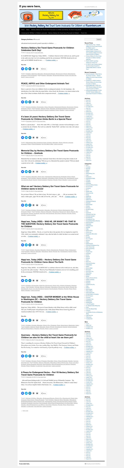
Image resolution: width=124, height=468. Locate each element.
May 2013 (88, 124)
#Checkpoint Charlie (41, 142)
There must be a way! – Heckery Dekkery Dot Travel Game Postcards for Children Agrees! (94, 46)
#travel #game (64, 325)
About (27, 29)
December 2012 (89, 131)
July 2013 (88, 121)
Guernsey (75, 361)
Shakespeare (72, 250)
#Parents (62, 285)
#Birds (87, 172)
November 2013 (89, 114)
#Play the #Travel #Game (27, 328)
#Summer (88, 281)
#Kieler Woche (89, 230)
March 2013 (88, 126)
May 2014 (88, 108)
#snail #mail (58, 213)
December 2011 (89, 145)
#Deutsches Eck (89, 193)
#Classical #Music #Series (91, 185)
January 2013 (89, 129)
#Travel (29, 108)
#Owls (72, 210)
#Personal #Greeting (90, 263)
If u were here (39, 366)
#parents (46, 110)
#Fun (43, 176)
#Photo (87, 266)
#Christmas (88, 183)
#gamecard (88, 212)
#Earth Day (34, 73)
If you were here (47, 366)
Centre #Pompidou (90, 304)
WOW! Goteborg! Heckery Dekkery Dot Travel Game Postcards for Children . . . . (93, 82)
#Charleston (88, 176)
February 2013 (89, 127)
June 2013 (88, 123)
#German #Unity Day (90, 214)
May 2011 (88, 157)
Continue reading (52, 60)
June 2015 (88, 100)
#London (88, 237)
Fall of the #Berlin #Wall (47, 144)
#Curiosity (37, 250)
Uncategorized (89, 318)
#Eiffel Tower (89, 199)
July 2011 (88, 154)
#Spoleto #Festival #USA (91, 278)
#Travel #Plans (89, 291)
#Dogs (46, 107)
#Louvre (88, 240)
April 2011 (88, 158)
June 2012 (88, 136)
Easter (77, 325)
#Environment (59, 73)
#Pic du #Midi (89, 268)
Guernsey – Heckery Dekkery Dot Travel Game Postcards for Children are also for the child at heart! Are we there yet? (49, 336)
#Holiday (88, 227)
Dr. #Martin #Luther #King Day (93, 305)
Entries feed (88, 325)
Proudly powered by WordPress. (94, 463)
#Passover (88, 261)
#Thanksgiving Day (90, 284)
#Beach (87, 170)
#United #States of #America (92, 294)
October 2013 (89, 116)
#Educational (51, 178)
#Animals (28, 107)
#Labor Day (88, 232)
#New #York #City (90, 248)
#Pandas (88, 256)
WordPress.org (89, 328)
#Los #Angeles (89, 238)
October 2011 (89, 149)
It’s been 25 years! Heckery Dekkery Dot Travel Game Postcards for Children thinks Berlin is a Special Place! (46, 117)
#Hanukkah (88, 224)
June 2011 (88, 155)
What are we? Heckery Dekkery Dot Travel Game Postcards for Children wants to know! (50, 187)
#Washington (71, 325)
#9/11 (87, 165)
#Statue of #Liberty (90, 279)
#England (33, 361)
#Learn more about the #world (36, 110)
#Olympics (88, 253)
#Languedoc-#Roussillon (91, 233)
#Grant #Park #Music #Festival (93, 220)
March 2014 (88, 111)
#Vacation (61, 110)
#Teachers (50, 180)
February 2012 (89, 142)
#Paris (87, 260)
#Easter (37, 327)
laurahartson (88, 80)
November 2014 (89, 106)
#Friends (61, 178)
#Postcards (24, 75)
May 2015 (88, 101)
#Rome (87, 276)
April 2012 (88, 139)
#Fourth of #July (89, 209)
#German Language (68, 142)
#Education (40, 73)
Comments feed (89, 326)
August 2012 (89, 132)
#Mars (87, 242)
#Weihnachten (89, 302)
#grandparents (24, 110)
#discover (43, 108)
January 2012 (89, 144)
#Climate (37, 287)
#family (57, 178)
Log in (87, 323)
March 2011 (88, 160)
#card (27, 250)
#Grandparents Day (90, 219)
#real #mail (42, 213)
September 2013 (89, 118)
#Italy (87, 229)
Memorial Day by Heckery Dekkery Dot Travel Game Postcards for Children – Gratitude (50, 151)
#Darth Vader (89, 191)
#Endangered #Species (49, 73)
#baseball (88, 168)
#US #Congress (89, 295)
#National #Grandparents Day (92, 245)
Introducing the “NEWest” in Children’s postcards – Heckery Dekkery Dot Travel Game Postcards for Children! (50, 33)
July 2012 (88, 134)
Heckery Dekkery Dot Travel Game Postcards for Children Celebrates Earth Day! (47, 48)
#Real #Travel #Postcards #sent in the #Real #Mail (60, 403)
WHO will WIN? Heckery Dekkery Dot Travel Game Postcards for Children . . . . (93, 87)
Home (22, 29)
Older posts (24, 410)
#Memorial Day (57, 176)
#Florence (88, 207)
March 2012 (88, 141)
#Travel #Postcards (32, 75)
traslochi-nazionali (90, 74)
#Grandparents (71, 73)
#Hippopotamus (89, 225)
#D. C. (87, 189)
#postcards (52, 110)
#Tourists (55, 180)
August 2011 (89, 152)
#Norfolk (88, 250)
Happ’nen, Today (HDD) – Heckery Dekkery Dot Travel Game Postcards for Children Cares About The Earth (48, 260)
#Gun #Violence (89, 222)
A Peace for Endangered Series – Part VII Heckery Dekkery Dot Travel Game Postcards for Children (50, 373)
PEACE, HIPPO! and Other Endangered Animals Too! (45, 83)
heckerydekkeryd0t (90, 85)
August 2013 (89, 119)
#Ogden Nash (74, 398)
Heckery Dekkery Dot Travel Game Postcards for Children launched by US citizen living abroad (56, 29)
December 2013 (89, 113)
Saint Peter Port (25, 362)
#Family (65, 73)
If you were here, (30, 6)
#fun (65, 178)
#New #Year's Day (90, 247)
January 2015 (89, 105)
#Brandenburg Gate (31, 142)
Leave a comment (29, 77)
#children (43, 75)
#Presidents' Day (89, 271)
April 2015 (88, 103)
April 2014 (88, 110)
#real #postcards (50, 213)
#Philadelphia (89, 264)
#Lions (87, 235)
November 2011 (89, 147)
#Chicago (88, 180)
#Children (28, 73)
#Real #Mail (50, 361)
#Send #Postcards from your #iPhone (60, 364)
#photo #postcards (42, 180)
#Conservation (40, 107)
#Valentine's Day (89, 299)
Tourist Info (84, 33)
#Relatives (88, 274)
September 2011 (89, 150)
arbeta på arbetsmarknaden (91, 90)
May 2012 (88, 137)
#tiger (87, 286)
